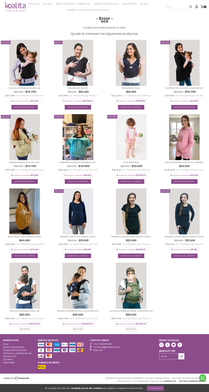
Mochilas (33, 4)
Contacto (8, 359)
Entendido (155, 388)
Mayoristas (9, 362)
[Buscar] (190, 6)
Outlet (144, 4)
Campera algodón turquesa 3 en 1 (78, 162)
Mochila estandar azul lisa (25, 311)
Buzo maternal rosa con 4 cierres (184, 162)
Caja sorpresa (131, 162)
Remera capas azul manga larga (78, 236)
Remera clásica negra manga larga (184, 236)
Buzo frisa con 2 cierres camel (24, 236)
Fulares (48, 4)
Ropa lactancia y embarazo (73, 4)
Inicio (6, 344)
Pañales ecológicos (106, 4)
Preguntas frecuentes (15, 350)
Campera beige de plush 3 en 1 (25, 162)
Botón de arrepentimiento (192, 381)
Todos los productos (13, 347)
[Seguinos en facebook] (167, 345)
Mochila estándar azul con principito (78, 311)
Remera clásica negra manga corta (131, 236)
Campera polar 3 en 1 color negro (184, 88)
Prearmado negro (78, 88)
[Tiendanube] (16, 379)
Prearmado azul (131, 88)
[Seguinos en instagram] (161, 345)
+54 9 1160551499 (102, 344)
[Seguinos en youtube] (173, 345)
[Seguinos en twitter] (179, 345)
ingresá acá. (170, 381)
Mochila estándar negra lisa (25, 88)
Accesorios (129, 4)
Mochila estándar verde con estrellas (131, 311)
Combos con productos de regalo (88, 10)
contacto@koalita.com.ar (106, 347)
